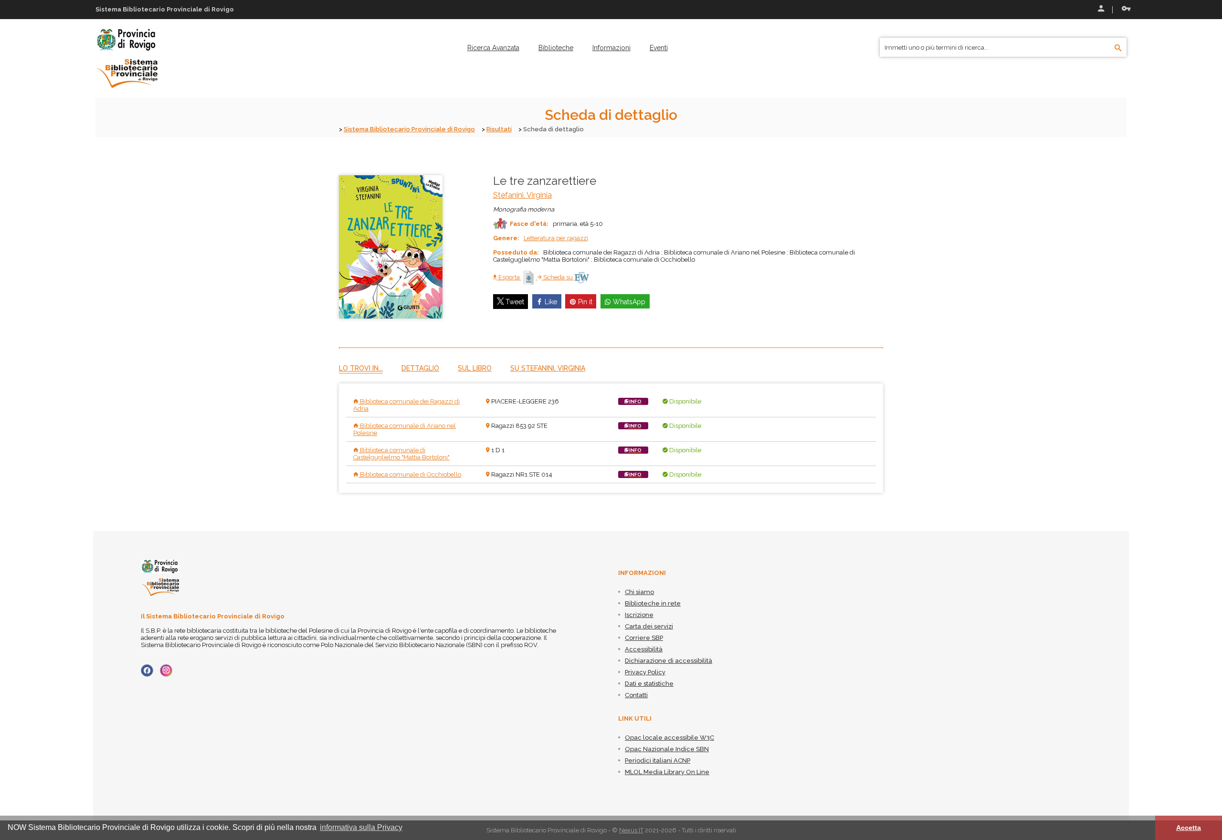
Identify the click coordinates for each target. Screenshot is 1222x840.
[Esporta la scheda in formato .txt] (529, 277)
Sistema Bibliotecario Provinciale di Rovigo (409, 129)
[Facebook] (147, 670)
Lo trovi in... (361, 368)
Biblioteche (555, 48)
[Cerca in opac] (1118, 48)
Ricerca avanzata (493, 48)
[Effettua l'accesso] (1100, 9)
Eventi (659, 48)
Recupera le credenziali (1124, 9)
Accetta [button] (1188, 827)
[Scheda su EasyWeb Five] (581, 277)
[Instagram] (166, 670)
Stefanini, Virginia (522, 195)
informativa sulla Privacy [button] (361, 827)
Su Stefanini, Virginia (547, 368)
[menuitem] (493, 47)
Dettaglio (420, 368)
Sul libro (475, 368)
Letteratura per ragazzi (556, 238)
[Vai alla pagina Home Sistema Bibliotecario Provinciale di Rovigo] (126, 58)
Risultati (499, 129)
